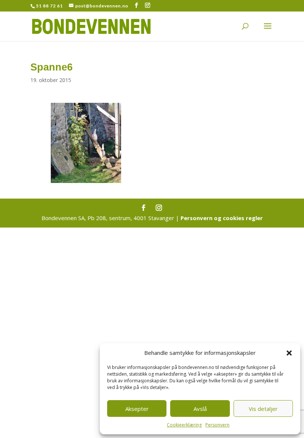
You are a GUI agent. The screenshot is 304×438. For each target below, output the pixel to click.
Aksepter (137, 408)
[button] (289, 353)
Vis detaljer (263, 408)
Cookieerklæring (184, 425)
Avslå (200, 408)
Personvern (217, 425)
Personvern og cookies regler (222, 218)
